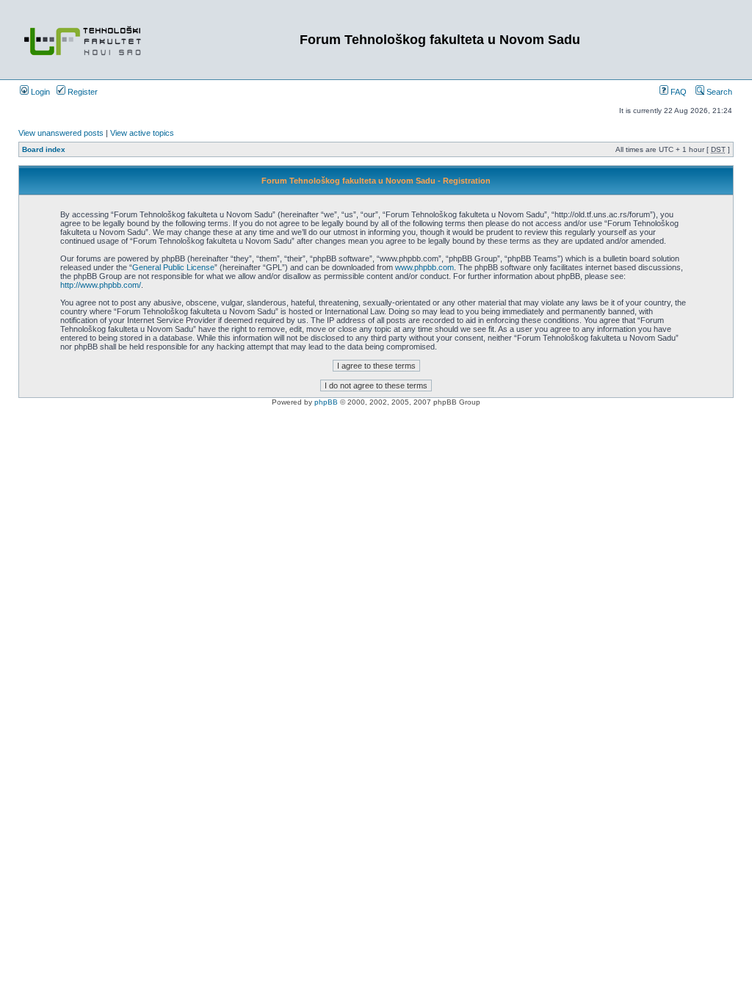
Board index (43, 149)
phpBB (326, 402)
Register (81, 91)
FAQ (677, 91)
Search (718, 91)
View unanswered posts (61, 132)
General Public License (173, 267)
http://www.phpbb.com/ (100, 284)
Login (39, 91)
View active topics (142, 132)
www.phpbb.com (424, 267)
